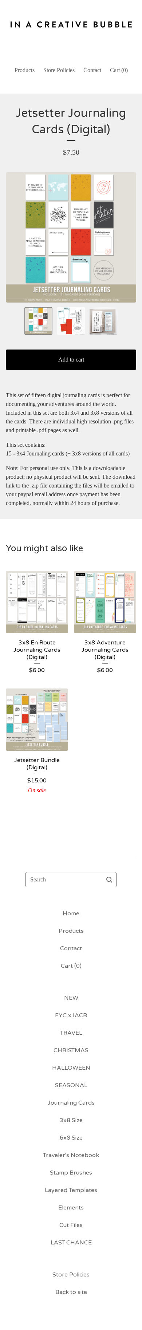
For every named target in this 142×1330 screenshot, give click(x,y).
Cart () (119, 70)
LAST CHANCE (71, 1242)
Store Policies (59, 70)
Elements (71, 1207)
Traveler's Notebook (71, 1155)
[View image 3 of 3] (104, 321)
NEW (71, 998)
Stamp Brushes (71, 1172)
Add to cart (71, 359)
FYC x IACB (71, 1015)
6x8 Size (71, 1137)
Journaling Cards (71, 1102)
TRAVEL (71, 1033)
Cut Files (71, 1225)
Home (71, 913)
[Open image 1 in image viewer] (71, 237)
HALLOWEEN (71, 1068)
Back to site (71, 1292)
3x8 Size (71, 1120)
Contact (92, 70)
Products (25, 70)
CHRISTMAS (71, 1050)
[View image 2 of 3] (71, 321)
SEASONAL (71, 1085)
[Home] (71, 30)
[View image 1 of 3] (38, 321)
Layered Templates (71, 1190)
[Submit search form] (109, 879)
